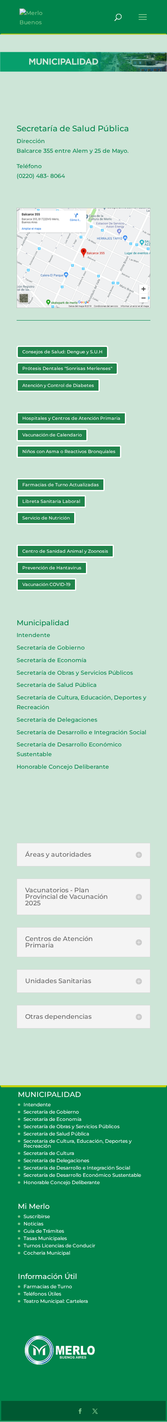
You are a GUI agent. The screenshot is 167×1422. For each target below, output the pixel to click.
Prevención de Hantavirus (51, 568)
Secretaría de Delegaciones (57, 719)
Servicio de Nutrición (46, 518)
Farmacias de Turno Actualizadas (60, 485)
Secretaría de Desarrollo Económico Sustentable (82, 1175)
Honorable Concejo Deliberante (63, 766)
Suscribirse (37, 1216)
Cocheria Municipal (47, 1253)
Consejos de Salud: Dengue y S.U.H (62, 352)
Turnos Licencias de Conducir (59, 1245)
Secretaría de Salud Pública (56, 685)
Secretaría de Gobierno (51, 647)
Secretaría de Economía (51, 660)
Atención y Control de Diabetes (58, 385)
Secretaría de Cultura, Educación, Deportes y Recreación (78, 1143)
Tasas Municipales (45, 1238)
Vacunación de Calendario (52, 435)
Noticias (33, 1224)
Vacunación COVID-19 (46, 584)
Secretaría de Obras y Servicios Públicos (75, 672)
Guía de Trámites (44, 1231)
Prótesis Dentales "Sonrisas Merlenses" (67, 368)
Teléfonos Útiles (42, 1294)
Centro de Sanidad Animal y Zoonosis (65, 551)
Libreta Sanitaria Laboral (51, 501)
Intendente (33, 635)
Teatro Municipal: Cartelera (56, 1301)
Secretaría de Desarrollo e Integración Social (81, 732)
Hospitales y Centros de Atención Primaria (71, 418)
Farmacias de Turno (48, 1286)
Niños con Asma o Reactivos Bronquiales (69, 451)
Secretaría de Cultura (49, 1153)
